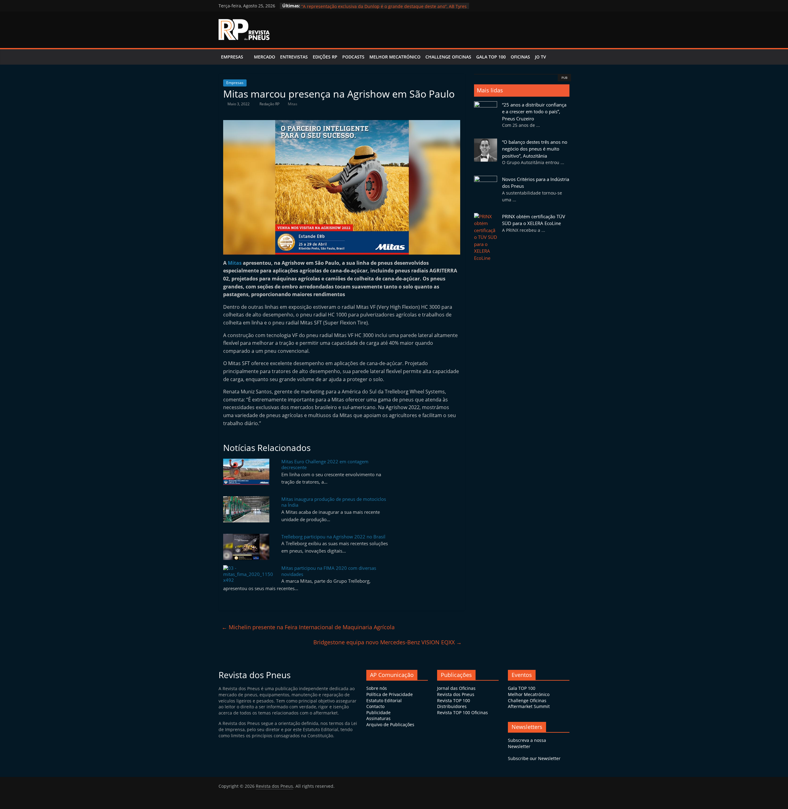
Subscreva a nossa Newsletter (527, 743)
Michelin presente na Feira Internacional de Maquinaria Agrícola (308, 627)
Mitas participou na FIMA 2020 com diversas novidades (328, 571)
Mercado (264, 57)
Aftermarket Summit (529, 706)
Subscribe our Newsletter (534, 758)
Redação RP (269, 104)
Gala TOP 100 (521, 688)
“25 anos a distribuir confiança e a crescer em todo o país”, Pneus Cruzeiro (378, 6)
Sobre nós (376, 688)
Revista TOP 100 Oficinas (462, 712)
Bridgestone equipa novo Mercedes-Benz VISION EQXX (387, 642)
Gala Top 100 (491, 57)
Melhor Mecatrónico (394, 57)
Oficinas (520, 57)
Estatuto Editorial (384, 700)
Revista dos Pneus (455, 694)
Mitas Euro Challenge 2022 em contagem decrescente (324, 464)
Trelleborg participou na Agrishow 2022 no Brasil (333, 536)
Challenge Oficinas (448, 57)
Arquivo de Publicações (390, 724)
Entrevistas (294, 57)
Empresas (232, 57)
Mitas (292, 104)
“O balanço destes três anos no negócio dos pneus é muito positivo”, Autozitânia (534, 149)
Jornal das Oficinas (456, 688)
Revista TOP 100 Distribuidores (453, 704)
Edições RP (325, 57)
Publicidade (378, 712)
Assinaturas (378, 718)
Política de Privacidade (389, 694)
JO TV (540, 57)
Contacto (375, 706)
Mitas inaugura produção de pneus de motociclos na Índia (333, 502)
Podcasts (353, 57)
